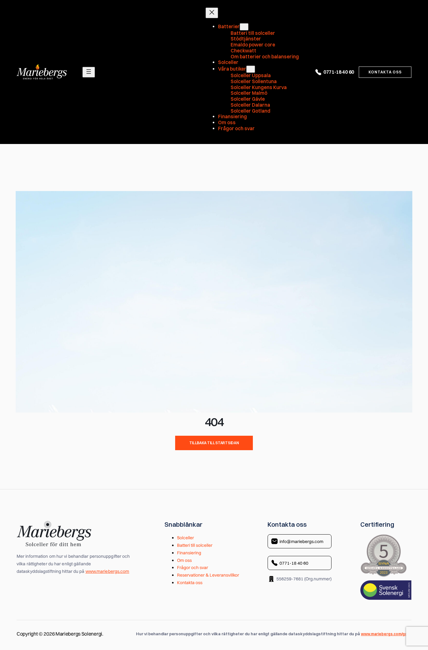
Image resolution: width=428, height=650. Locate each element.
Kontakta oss (385, 72)
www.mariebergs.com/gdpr (386, 634)
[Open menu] (88, 72)
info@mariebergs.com (301, 541)
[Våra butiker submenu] (250, 69)
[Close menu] (212, 13)
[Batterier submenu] (244, 26)
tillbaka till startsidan (214, 442)
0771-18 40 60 (338, 72)
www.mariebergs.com (107, 571)
